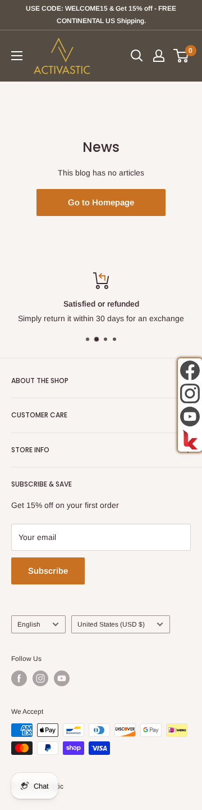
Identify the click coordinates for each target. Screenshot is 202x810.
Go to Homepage (101, 202)
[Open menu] (16, 55)
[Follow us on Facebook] (19, 678)
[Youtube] (190, 416)
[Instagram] (190, 393)
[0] (182, 55)
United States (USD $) (111, 624)
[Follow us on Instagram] (40, 678)
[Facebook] (190, 370)
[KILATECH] (190, 439)
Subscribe (48, 570)
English (28, 624)
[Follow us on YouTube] (62, 678)
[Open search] (137, 56)
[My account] (158, 56)
